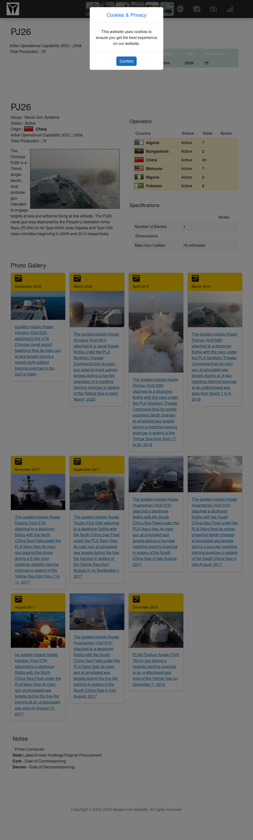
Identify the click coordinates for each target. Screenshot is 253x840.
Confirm (126, 61)
